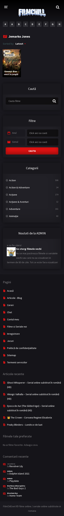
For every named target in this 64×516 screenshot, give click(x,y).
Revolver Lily (16, 466)
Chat (9, 312)
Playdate (14, 481)
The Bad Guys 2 (17, 488)
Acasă (10, 290)
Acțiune (13, 194)
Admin (9, 471)
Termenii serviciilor (17, 362)
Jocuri (10, 341)
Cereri (10, 305)
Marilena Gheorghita (16, 486)
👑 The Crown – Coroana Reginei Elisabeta (29, 417)
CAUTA (32, 151)
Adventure (14, 209)
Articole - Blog (14, 298)
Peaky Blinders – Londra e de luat (24, 424)
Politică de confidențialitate (21, 348)
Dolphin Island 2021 (19, 473)
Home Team (15, 495)
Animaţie (13, 216)
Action (12, 180)
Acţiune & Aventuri (19, 201)
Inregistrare (13, 333)
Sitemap (11, 355)
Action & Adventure (19, 187)
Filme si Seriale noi (17, 326)
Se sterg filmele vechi (28, 247)
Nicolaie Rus (12, 493)
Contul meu (13, 319)
